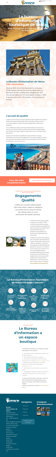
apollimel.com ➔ (26, 366)
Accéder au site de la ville (28, 421)
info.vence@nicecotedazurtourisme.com (17, 422)
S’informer (25, 415)
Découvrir (25, 406)
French (43, 1)
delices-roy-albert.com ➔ (42, 360)
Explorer (25, 412)
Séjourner (25, 409)
